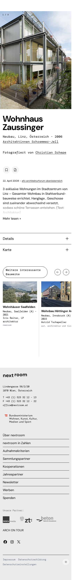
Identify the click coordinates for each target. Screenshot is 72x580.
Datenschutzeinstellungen (19, 564)
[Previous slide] (4, 60)
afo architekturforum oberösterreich (42, 180)
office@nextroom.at (15, 405)
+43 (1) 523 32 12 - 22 (21, 401)
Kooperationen (13, 466)
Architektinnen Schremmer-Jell (31, 142)
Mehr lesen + (36, 209)
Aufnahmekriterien (16, 451)
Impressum (9, 559)
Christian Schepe (50, 152)
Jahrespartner (13, 474)
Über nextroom (14, 435)
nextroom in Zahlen (17, 443)
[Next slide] (67, 60)
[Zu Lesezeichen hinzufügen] (6, 169)
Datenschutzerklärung (32, 559)
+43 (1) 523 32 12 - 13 (21, 397)
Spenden (9, 498)
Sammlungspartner (16, 459)
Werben (8, 490)
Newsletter (11, 482)
